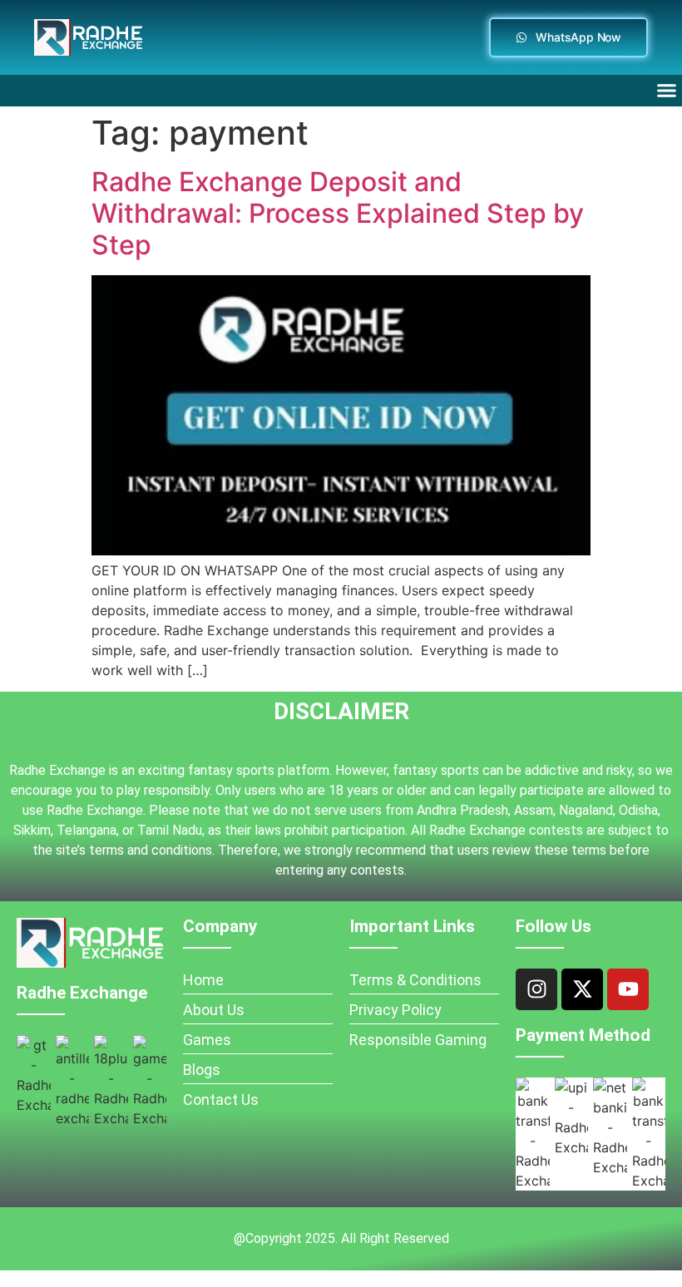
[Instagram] (536, 989)
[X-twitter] (582, 989)
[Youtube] (628, 989)
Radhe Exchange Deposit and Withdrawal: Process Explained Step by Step (337, 213)
